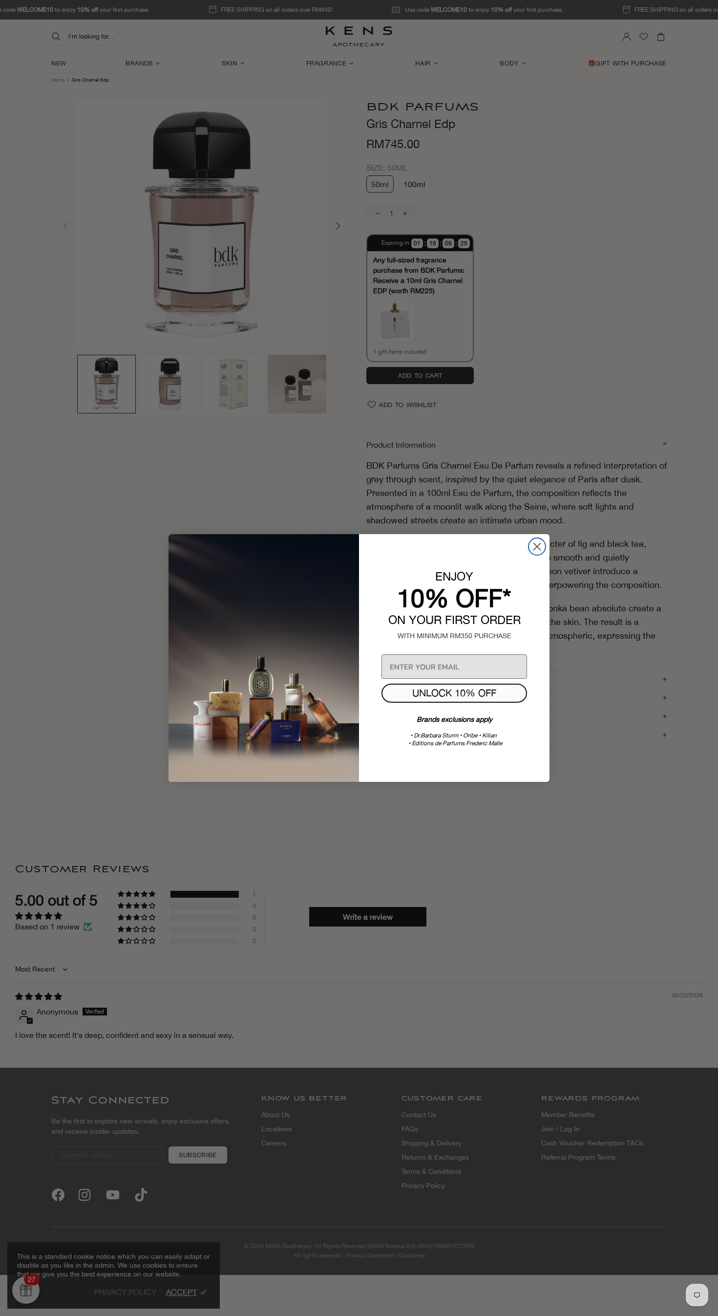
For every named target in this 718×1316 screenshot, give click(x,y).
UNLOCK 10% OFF (454, 692)
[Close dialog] (537, 546)
